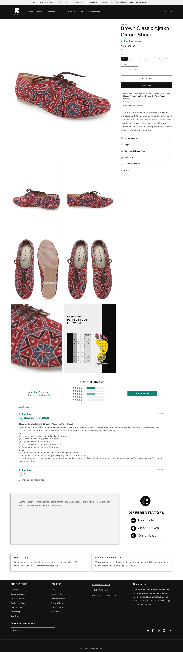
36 (124, 59)
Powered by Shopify (97, 648)
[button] (39, 11)
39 (150, 59)
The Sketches (16, 607)
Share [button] (126, 170)
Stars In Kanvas (17, 599)
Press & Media (57, 607)
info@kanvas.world (101, 584)
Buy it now (146, 85)
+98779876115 (131, 566)
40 (158, 59)
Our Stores (56, 612)
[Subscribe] (52, 630)
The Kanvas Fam (18, 603)
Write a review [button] (142, 394)
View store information (132, 106)
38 (141, 59)
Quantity (124, 64)
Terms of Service (58, 603)
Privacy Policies (58, 599)
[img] (25, 414)
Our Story (15, 590)
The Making (15, 612)
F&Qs (53, 590)
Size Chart (15, 616)
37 (133, 59)
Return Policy (57, 594)
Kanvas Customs (18, 594)
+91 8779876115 (100, 590)
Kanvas (87, 648)
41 (167, 59)
